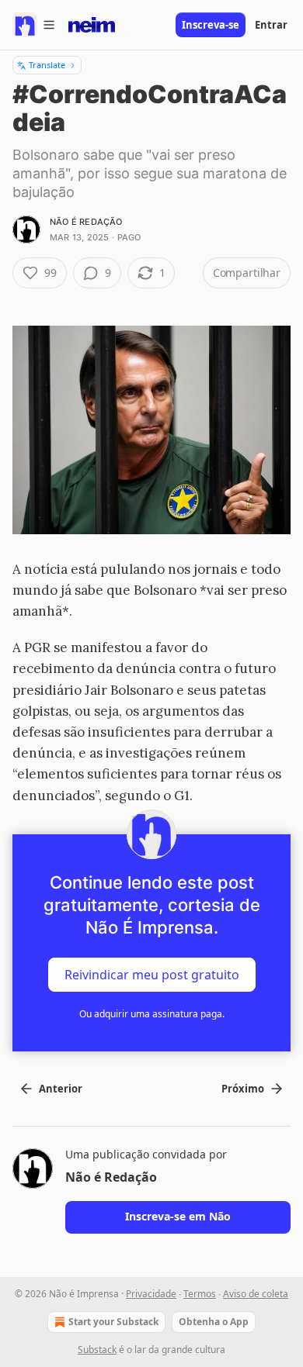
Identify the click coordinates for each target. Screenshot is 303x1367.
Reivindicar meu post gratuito (151, 973)
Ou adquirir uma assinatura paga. (152, 1013)
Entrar (271, 25)
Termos (199, 1293)
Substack (97, 1349)
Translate (47, 65)
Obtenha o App (214, 1321)
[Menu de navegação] (34, 24)
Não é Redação (86, 221)
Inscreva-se (210, 25)
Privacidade (151, 1293)
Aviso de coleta (255, 1293)
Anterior (60, 1089)
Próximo (242, 1089)
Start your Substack (113, 1321)
